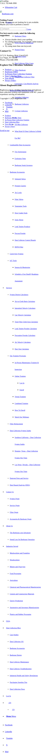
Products (8, 70)
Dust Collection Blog (13, 76)
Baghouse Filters (11, 72)
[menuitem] (23, 151)
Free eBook (9, 78)
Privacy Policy (10, 80)
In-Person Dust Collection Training (18, 74)
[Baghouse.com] (6, 14)
